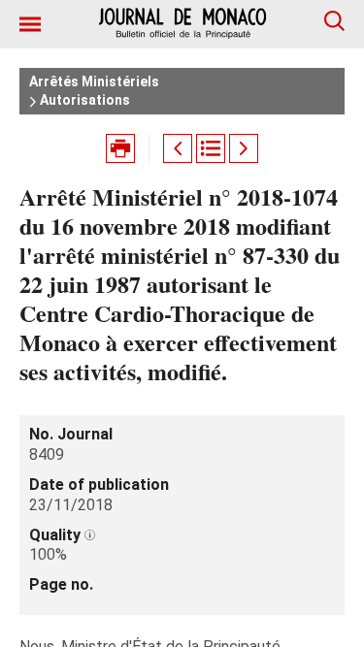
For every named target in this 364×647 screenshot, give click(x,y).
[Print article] (120, 148)
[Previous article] (177, 148)
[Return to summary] (210, 148)
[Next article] (243, 148)
